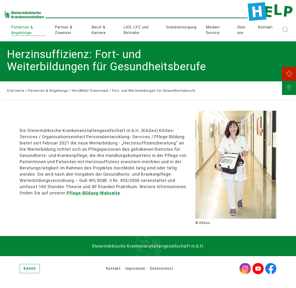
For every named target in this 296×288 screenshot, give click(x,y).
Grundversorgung (181, 27)
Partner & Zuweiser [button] (63, 30)
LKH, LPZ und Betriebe (135, 30)
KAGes (30, 268)
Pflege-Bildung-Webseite (93, 192)
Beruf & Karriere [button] (99, 30)
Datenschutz (161, 268)
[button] (285, 30)
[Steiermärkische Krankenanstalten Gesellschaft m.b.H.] (270, 11)
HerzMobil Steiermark (90, 90)
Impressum (135, 268)
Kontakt (265, 27)
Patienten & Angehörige (48, 90)
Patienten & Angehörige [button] (22, 30)
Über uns (241, 30)
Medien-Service (213, 30)
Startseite (16, 90)
